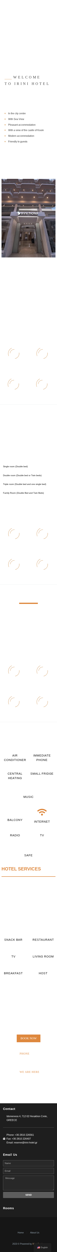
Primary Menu (51, 5)
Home (21, 1233)
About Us (34, 1233)
